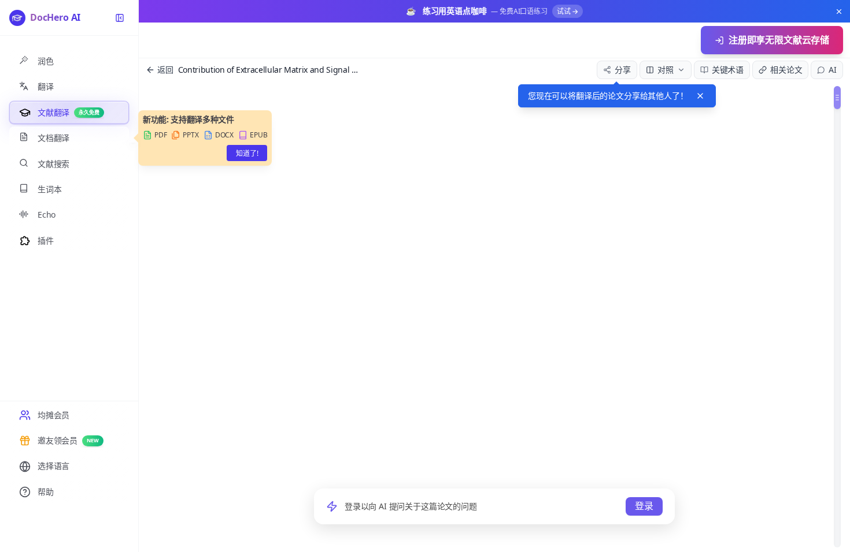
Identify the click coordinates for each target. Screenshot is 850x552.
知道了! (247, 153)
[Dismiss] (700, 96)
